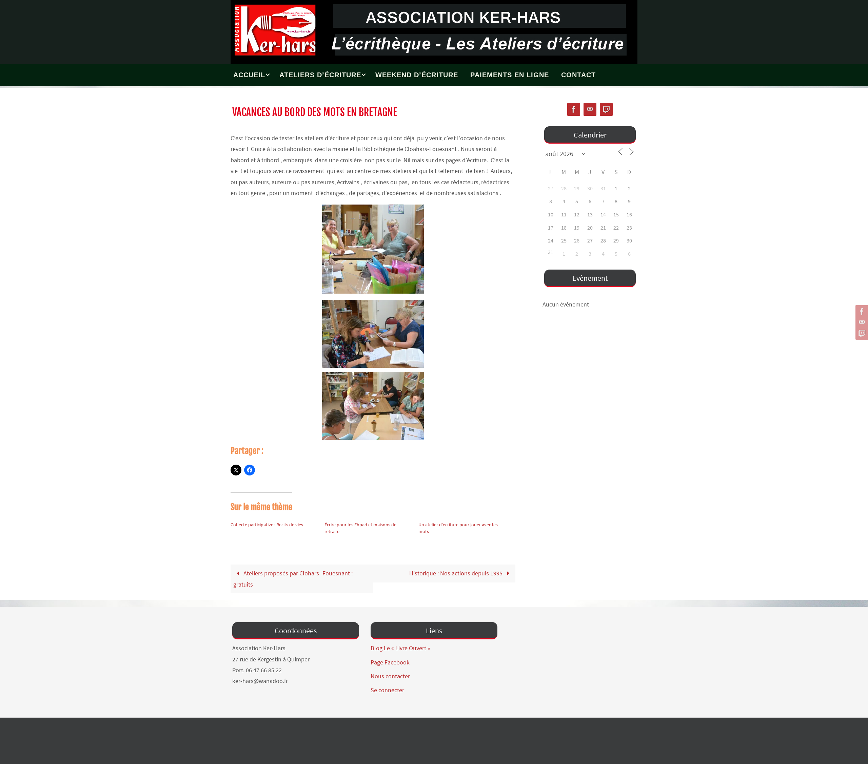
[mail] (860, 322)
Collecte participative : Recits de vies (267, 525)
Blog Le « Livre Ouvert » (400, 648)
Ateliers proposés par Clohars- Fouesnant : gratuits (292, 578)
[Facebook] (860, 311)
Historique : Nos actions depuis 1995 (456, 573)
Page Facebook (390, 662)
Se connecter (387, 690)
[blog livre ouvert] (860, 333)
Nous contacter (390, 676)
